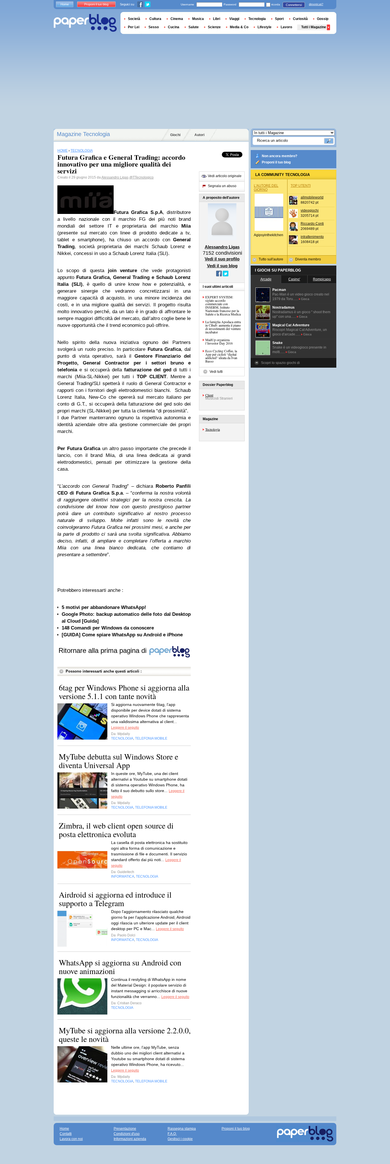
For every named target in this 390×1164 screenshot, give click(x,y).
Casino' (294, 279)
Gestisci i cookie (180, 1139)
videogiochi (310, 210)
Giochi (175, 135)
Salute (193, 27)
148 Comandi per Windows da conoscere (108, 628)
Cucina (173, 27)
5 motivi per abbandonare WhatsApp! (104, 607)
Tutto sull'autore (271, 259)
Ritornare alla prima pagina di (103, 650)
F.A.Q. (172, 1134)
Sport (279, 19)
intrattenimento (312, 237)
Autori (199, 135)
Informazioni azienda (130, 1139)
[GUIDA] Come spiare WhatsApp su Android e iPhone (122, 634)
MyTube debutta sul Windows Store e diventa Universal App (118, 760)
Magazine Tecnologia (83, 134)
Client (209, 395)
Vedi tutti (216, 372)
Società (134, 19)
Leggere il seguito (125, 728)
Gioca (305, 299)
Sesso (153, 27)
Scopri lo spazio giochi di (280, 363)
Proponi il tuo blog (276, 162)
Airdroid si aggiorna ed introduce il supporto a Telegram (115, 898)
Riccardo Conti (312, 224)
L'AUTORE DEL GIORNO (266, 188)
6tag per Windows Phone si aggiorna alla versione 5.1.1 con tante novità (124, 691)
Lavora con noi (71, 1139)
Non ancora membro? (279, 156)
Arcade (266, 279)
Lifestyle (265, 27)
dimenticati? (316, 4)
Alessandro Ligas (114, 177)
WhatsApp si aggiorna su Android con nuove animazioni (120, 966)
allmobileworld (312, 197)
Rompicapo (322, 279)
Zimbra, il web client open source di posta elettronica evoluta (116, 829)
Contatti (66, 1134)
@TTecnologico (141, 177)
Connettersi (294, 5)
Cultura (155, 19)
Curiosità (300, 19)
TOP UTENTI (301, 186)
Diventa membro (308, 259)
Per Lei (133, 27)
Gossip (322, 19)
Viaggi (234, 19)
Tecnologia (212, 429)
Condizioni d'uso (127, 1134)
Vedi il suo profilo (222, 258)
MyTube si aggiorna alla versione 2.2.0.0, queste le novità (125, 1034)
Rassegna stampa (182, 1129)
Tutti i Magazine (313, 27)
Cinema (176, 19)
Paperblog (85, 23)
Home (65, 4)
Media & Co (239, 27)
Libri (216, 19)
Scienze (214, 27)
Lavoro (286, 27)
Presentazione (125, 1129)
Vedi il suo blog (222, 265)
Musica (198, 19)
